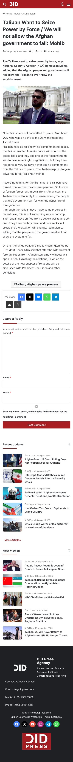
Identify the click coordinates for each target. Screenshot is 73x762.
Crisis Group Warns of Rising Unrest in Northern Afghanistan (46, 525)
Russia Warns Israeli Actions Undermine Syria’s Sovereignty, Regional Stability (44, 618)
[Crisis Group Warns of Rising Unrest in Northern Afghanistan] (12, 525)
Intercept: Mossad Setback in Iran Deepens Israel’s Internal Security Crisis (45, 478)
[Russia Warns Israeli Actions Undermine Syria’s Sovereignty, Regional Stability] (12, 615)
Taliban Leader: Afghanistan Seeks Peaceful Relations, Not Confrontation (47, 494)
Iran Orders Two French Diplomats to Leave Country (47, 510)
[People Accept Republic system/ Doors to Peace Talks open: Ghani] (12, 565)
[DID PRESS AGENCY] (14, 4)
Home (8, 13)
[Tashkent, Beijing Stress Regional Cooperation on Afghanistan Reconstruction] (12, 580)
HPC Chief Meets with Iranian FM (44, 597)
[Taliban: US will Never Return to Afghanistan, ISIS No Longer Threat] (12, 633)
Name (7, 377)
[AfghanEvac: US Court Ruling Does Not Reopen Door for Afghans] (12, 460)
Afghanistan (29, 13)
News (17, 13)
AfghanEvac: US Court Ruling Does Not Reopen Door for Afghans (46, 461)
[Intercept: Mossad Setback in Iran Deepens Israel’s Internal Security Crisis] (12, 476)
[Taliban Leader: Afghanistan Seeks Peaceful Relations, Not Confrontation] (12, 493)
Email (7, 392)
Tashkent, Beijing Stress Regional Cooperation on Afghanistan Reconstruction (45, 583)
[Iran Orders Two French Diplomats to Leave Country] (12, 509)
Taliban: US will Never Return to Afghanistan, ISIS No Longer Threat (46, 633)
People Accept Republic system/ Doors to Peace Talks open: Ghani (45, 567)
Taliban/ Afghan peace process (36, 284)
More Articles (12, 539)
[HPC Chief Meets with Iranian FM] (12, 599)
